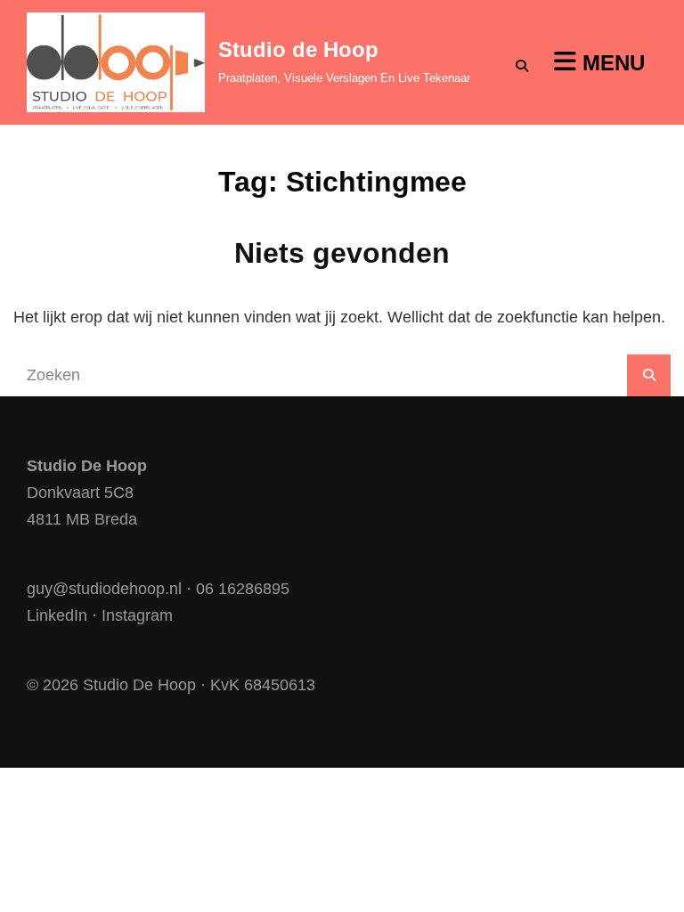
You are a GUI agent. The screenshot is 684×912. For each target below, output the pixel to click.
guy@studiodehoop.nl (104, 589)
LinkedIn (57, 615)
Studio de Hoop (298, 49)
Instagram (137, 615)
